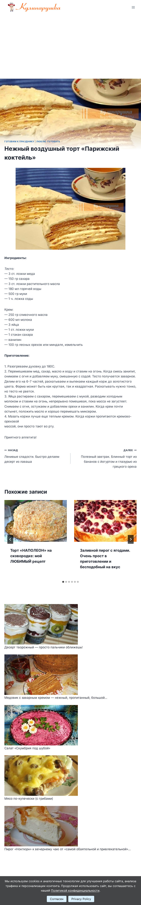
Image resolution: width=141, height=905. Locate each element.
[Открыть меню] (133, 7)
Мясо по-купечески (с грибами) (28, 798)
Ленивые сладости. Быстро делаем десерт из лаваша (31, 456)
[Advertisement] (70, 42)
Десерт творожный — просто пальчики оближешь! (43, 647)
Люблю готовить (48, 141)
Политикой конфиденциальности (75, 890)
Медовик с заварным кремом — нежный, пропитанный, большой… (55, 697)
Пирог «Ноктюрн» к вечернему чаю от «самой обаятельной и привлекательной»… (67, 849)
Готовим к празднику (19, 141)
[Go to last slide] (10, 539)
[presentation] (35, 521)
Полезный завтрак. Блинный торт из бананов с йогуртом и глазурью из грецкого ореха (109, 458)
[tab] (63, 582)
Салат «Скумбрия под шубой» (27, 748)
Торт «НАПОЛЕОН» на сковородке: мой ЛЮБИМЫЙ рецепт (31, 556)
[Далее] (131, 539)
